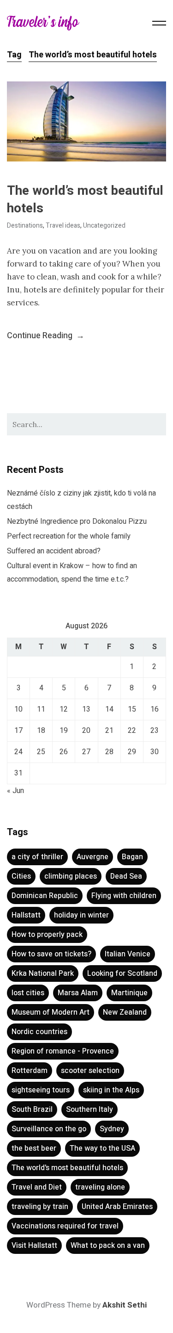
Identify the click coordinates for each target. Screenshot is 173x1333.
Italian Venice (127, 954)
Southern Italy (89, 1109)
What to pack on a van (108, 1245)
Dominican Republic (45, 895)
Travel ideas (63, 225)
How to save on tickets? (51, 954)
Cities (21, 876)
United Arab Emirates (117, 1206)
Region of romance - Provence (63, 1051)
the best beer (34, 1148)
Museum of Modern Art (50, 1012)
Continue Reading (45, 335)
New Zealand (125, 1012)
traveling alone (100, 1187)
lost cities (28, 992)
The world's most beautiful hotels (67, 1167)
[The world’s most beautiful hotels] (86, 121)
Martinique (129, 992)
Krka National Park (43, 973)
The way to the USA (102, 1148)
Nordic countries (39, 1031)
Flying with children (123, 895)
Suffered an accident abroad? (54, 551)
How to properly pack (47, 934)
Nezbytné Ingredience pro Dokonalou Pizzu (77, 521)
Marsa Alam (78, 992)
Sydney (112, 1129)
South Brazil (32, 1109)
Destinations (25, 225)
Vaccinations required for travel (65, 1226)
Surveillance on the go (49, 1129)
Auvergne (92, 856)
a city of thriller (37, 856)
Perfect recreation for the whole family (69, 536)
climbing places (70, 876)
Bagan (132, 856)
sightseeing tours (41, 1090)
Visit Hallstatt (34, 1245)
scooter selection (90, 1070)
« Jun (15, 790)
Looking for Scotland (122, 973)
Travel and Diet (37, 1187)
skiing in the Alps (111, 1090)
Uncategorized (104, 225)
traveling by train (40, 1206)
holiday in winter (81, 915)
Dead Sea (126, 876)
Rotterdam (30, 1070)
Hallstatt (26, 915)
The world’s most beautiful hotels (85, 199)
